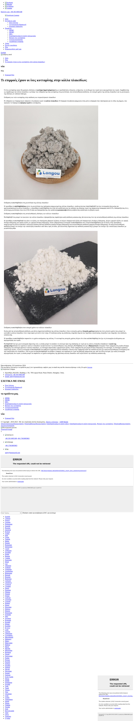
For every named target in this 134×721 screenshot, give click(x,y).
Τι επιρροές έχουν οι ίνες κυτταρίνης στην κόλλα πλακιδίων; (25, 62)
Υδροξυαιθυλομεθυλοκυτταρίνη (35, 424)
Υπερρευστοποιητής (16, 40)
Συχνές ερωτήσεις (11, 45)
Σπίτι (6, 19)
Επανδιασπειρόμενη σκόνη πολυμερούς (22, 36)
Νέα (6, 47)
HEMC (11, 32)
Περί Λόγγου (13, 23)
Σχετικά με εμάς (10, 21)
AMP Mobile (63, 422)
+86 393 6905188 (11, 438)
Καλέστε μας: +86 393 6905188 (11, 12)
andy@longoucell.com (12, 453)
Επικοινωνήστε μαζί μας (13, 49)
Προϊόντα (8, 28)
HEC (11, 34)
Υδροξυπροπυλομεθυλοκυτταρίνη (12, 424)
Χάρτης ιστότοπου (52, 422)
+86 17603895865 (23, 438)
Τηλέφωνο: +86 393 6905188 (15, 375)
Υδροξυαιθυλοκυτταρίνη (122, 424)
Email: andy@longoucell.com (15, 376)
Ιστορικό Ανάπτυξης (16, 26)
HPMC (11, 30)
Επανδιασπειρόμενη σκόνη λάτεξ (58, 424)
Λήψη (7, 43)
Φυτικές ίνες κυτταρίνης (17, 38)
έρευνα (89, 367)
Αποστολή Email (6, 429)
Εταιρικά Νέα (9, 75)
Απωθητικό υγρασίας (16, 41)
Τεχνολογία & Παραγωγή (17, 24)
